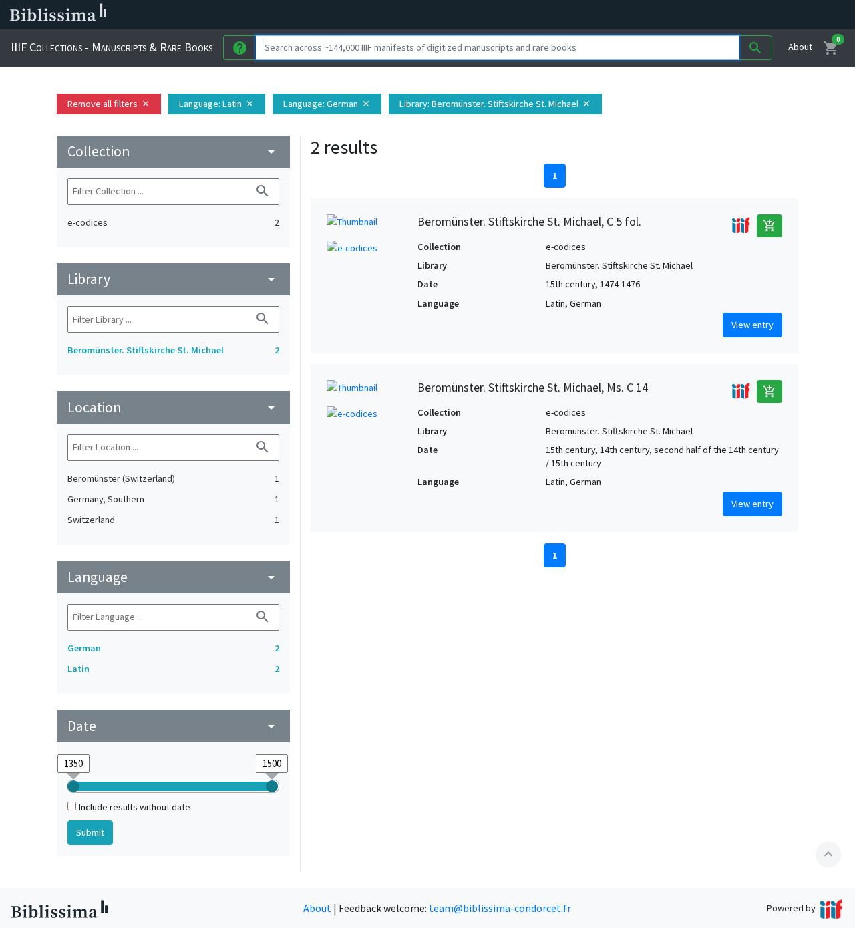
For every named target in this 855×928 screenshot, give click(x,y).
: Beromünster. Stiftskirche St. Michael (495, 104)
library (173, 279)
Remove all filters (108, 104)
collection (173, 151)
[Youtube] (705, 14)
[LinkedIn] (641, 14)
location (173, 407)
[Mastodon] (684, 14)
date (173, 726)
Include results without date (134, 807)
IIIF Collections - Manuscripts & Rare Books (111, 47)
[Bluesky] (662, 14)
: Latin (216, 104)
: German (327, 104)
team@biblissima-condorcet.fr (500, 908)
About (800, 47)
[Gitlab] (748, 14)
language (173, 577)
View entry (752, 325)
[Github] (726, 14)
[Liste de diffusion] (620, 14)
